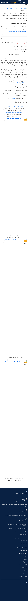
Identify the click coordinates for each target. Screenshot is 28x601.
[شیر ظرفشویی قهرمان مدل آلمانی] (14, 112)
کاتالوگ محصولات (23, 576)
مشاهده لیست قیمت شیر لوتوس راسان (18, 31)
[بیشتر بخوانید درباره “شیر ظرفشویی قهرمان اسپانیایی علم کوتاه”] (3, 362)
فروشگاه (22, 13)
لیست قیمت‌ (24, 573)
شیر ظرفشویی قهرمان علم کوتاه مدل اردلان (14, 108)
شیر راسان (19, 49)
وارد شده (13, 98)
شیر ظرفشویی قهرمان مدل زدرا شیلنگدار (14, 357)
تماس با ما (24, 562)
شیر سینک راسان (12, 49)
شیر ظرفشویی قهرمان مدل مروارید (14, 235)
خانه (26, 13)
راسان (22, 46)
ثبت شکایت (24, 567)
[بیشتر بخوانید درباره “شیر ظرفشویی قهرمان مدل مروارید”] (3, 119)
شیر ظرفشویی (16, 46)
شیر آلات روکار (9, 13)
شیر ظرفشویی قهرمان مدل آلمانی (14, 114)
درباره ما (25, 559)
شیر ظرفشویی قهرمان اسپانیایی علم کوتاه (14, 478)
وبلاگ (25, 556)
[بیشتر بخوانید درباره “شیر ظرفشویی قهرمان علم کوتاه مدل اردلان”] (3, 108)
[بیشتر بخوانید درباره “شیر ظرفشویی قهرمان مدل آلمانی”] (3, 114)
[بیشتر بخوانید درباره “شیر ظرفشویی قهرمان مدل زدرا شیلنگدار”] (3, 241)
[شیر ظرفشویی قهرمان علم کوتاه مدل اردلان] (14, 106)
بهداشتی (16, 13)
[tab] (17, 54)
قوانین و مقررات (23, 564)
